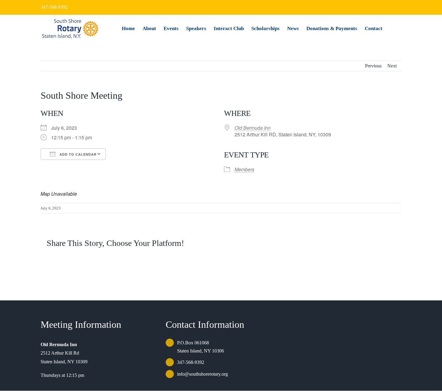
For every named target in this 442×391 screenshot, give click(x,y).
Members (244, 169)
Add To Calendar (77, 154)
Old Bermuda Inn (253, 127)
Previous (373, 65)
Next (392, 65)
